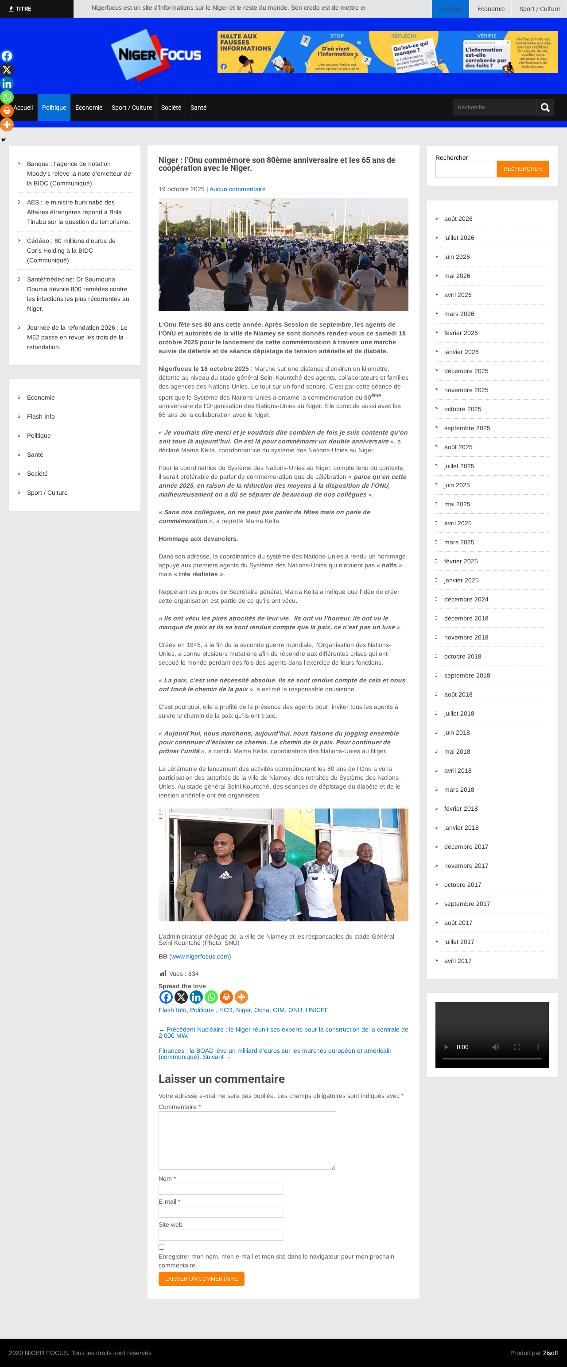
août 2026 (458, 218)
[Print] (226, 997)
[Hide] (3, 139)
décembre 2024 (466, 599)
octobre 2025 (463, 408)
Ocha (261, 1009)
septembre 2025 (467, 427)
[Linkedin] (196, 997)
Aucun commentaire (238, 189)
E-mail (169, 1201)
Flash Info (41, 416)
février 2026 (461, 332)
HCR (226, 1009)
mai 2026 (457, 275)
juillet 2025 (459, 466)
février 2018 (461, 808)
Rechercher (451, 157)
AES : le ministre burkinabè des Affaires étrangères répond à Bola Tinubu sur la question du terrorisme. (78, 212)
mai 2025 (457, 504)
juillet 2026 (459, 237)
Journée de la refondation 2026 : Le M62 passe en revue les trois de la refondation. (77, 337)
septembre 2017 (467, 903)
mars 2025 (459, 542)
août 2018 (458, 694)
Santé (198, 107)
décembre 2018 (466, 618)
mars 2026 (459, 313)
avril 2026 (458, 294)
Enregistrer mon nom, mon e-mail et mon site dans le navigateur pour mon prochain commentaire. (276, 1261)
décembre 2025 (466, 370)
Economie (491, 8)
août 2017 (458, 922)
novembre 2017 (466, 865)
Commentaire (180, 1106)
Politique (450, 8)
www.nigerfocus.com (200, 956)
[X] (181, 997)
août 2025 (458, 447)
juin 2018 (457, 732)
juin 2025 (457, 485)
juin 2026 (457, 256)
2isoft (550, 1352)
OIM (279, 1009)
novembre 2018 (466, 637)
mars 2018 (459, 789)
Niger (243, 1009)
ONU (295, 1009)
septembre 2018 (467, 675)
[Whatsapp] (211, 997)
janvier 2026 (461, 351)
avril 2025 (458, 523)
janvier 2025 (461, 580)
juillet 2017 (459, 941)
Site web (171, 1224)
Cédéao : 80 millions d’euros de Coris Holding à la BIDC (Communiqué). (71, 250)
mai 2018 (457, 751)
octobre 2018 (463, 656)
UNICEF (317, 1009)
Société (171, 107)
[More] (241, 997)
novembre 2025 (466, 389)
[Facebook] (166, 997)
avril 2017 (458, 960)
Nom (167, 1178)
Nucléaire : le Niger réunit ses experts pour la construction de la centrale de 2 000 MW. (283, 1032)
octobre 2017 (463, 884)
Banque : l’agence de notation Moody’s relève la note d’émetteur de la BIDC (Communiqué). (79, 173)
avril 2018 (458, 770)
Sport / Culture (540, 8)
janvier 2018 (461, 827)
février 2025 (461, 561)
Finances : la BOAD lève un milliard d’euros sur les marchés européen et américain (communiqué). (275, 1053)
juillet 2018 (459, 713)
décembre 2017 (466, 846)
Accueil (23, 107)
